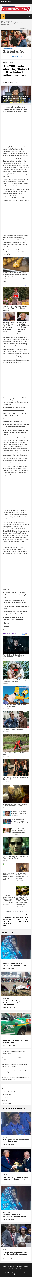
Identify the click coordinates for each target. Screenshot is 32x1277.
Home (4, 1267)
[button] (16, 264)
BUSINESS (5, 62)
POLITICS (5, 1097)
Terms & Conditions (23, 1267)
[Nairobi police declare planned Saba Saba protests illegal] (16, 1123)
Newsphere (28, 1273)
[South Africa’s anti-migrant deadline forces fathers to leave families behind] (16, 984)
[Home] (3, 16)
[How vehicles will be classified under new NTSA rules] (16, 1023)
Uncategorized (6, 1103)
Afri (16, 82)
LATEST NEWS (11, 62)
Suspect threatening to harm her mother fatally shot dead (22, 918)
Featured (4, 1089)
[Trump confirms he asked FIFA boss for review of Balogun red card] (16, 1160)
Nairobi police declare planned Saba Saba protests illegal (16, 1140)
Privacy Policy (11, 1267)
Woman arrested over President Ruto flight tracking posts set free (15, 964)
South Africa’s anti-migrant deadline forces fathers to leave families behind (15, 1003)
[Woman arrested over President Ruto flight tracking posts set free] (16, 947)
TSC (26, 911)
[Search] (29, 16)
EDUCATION (16, 911)
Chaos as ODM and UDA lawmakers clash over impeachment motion (9, 920)
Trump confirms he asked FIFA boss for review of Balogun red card (15, 1178)
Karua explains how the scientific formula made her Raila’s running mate (15, 1254)
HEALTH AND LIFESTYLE (9, 1092)
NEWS (21, 911)
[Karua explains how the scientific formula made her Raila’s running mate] (16, 1235)
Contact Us (19, 1269)
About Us (12, 1269)
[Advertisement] (16, 130)
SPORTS (4, 1100)
